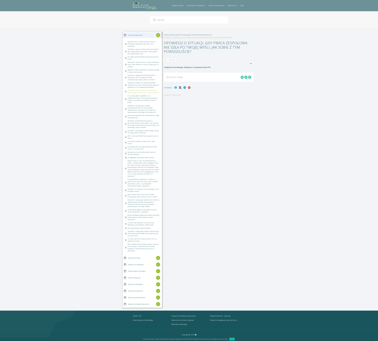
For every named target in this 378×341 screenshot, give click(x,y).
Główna (167, 35)
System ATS (137, 316)
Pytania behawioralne (202, 35)
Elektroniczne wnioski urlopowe (182, 320)
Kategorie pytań (177, 5)
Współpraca (188, 67)
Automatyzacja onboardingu (143, 320)
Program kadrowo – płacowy (220, 316)
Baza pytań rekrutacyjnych (182, 35)
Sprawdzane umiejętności (196, 5)
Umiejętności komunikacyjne (173, 67)
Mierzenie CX (232, 5)
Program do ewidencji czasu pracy (183, 316)
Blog (242, 5)
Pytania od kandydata (216, 5)
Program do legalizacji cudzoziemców (223, 320)
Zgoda (232, 339)
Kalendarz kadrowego (179, 324)
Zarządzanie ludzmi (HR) (201, 67)
